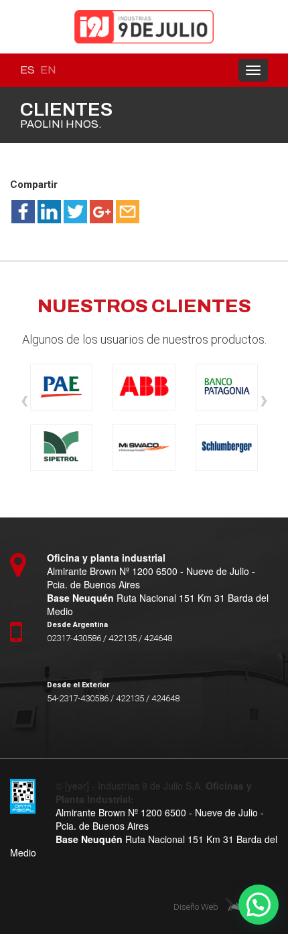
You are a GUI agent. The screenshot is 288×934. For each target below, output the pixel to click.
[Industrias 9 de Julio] (144, 26)
